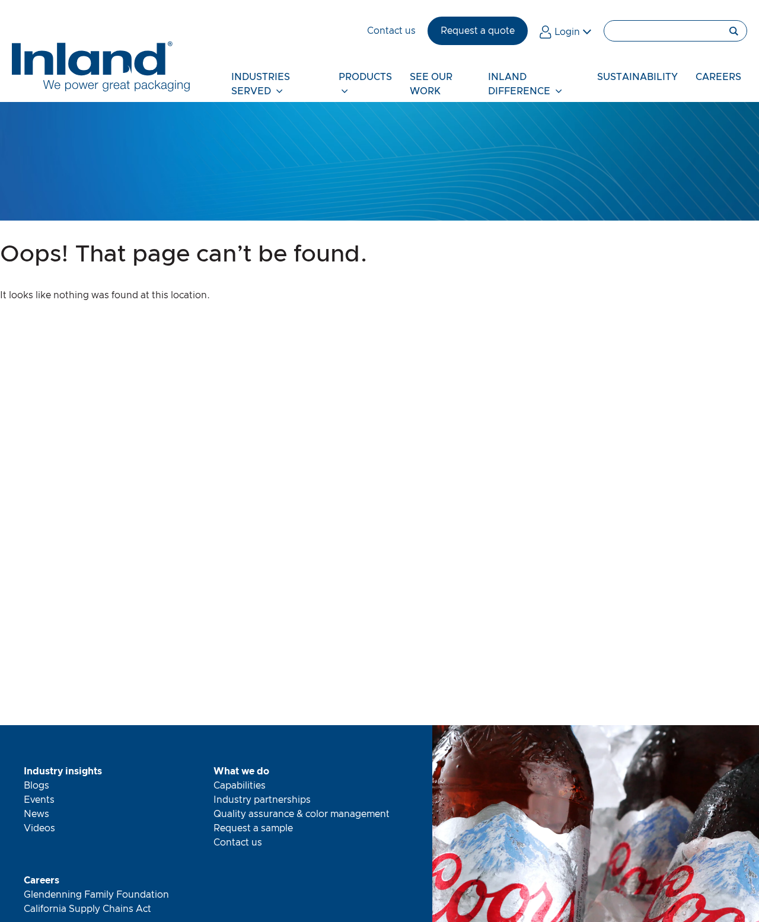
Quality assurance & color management (301, 814)
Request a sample (253, 828)
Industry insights (63, 771)
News (36, 814)
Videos (39, 828)
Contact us (237, 842)
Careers (41, 880)
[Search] (675, 31)
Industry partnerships (262, 800)
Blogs (36, 785)
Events (39, 800)
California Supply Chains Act (87, 909)
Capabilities (239, 785)
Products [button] (365, 77)
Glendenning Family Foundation (96, 894)
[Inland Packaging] (101, 89)
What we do (241, 771)
